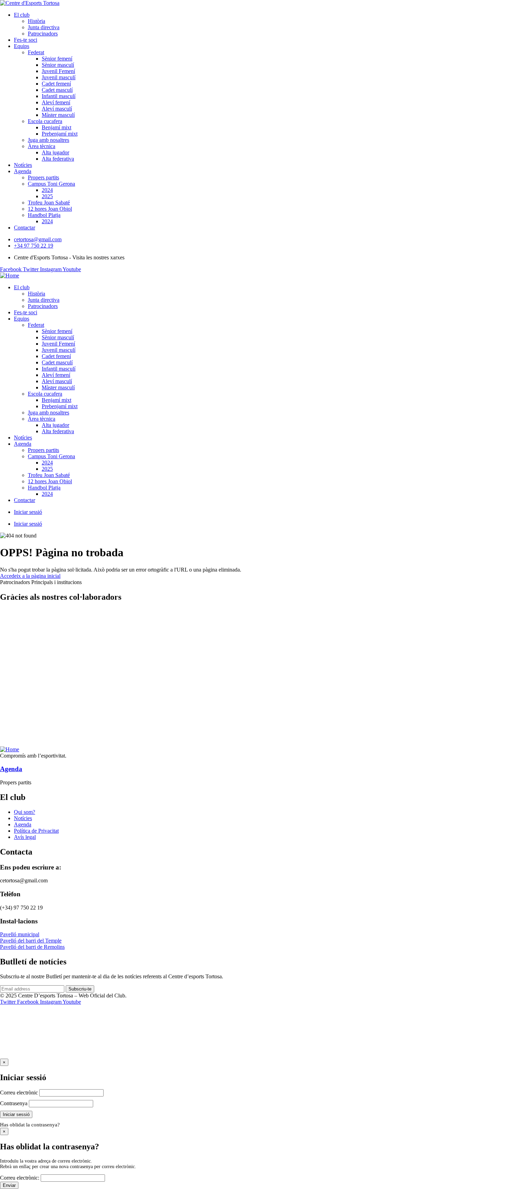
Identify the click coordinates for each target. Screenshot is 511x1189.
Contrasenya (13, 1103)
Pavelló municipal (19, 934)
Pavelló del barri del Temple (31, 941)
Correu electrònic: (19, 1178)
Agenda (11, 769)
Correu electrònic (19, 1092)
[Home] (9, 275)
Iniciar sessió (28, 512)
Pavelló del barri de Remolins (32, 947)
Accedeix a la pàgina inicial (30, 576)
